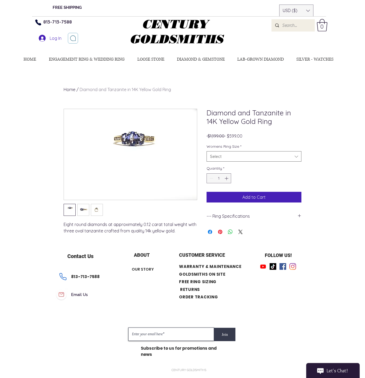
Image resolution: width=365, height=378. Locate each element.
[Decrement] (210, 178)
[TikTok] (273, 266)
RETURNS (190, 289)
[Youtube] (263, 266)
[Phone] (38, 22)
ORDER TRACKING (198, 297)
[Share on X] (240, 232)
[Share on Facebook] (210, 232)
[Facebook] (282, 266)
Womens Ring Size (224, 146)
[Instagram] (292, 266)
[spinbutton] (219, 178)
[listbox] (296, 11)
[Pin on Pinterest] (220, 232)
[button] (296, 11)
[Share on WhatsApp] (230, 232)
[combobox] (254, 156)
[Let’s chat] (73, 38)
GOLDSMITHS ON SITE (202, 274)
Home (69, 89)
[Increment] (227, 178)
